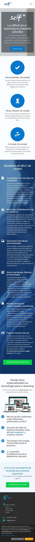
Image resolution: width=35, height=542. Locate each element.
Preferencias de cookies (8, 535)
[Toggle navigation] (31, 4)
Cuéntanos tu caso (17, 485)
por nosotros (17, 432)
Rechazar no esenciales (17, 539)
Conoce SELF (17, 49)
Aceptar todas (29, 539)
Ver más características (17, 362)
